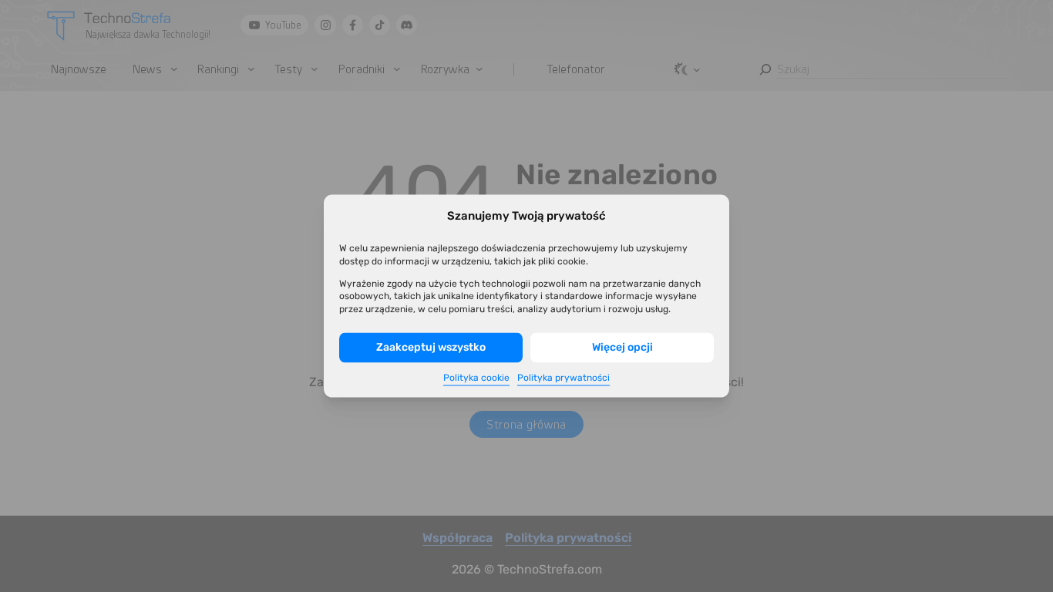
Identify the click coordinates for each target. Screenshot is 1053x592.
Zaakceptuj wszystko (431, 347)
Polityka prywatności (563, 377)
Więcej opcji (622, 347)
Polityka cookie (476, 377)
